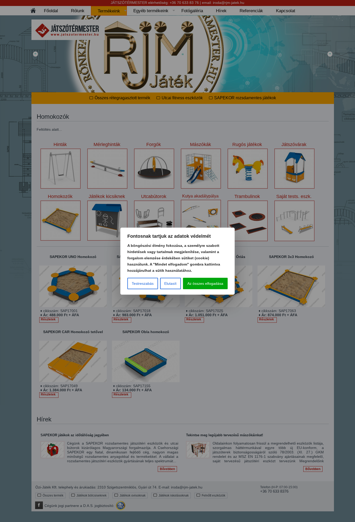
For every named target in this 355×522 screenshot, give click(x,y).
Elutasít (170, 283)
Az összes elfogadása (205, 283)
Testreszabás (143, 283)
